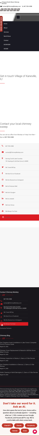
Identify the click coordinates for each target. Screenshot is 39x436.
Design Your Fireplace (23, 390)
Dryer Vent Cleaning (23, 396)
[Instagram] (18, 9)
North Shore (7, 36)
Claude (19, 425)
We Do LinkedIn (9, 198)
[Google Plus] (8, 9)
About (5, 28)
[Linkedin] (12, 9)
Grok (25, 431)
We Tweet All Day (10, 167)
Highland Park (4, 391)
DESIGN (6, 48)
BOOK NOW (7, 44)
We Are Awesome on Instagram (14, 180)
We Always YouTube (11, 211)
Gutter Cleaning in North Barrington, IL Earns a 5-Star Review (19, 372)
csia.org (21, 112)
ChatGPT (7, 425)
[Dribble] (15, 9)
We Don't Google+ (10, 192)
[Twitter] (5, 9)
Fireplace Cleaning (10, 396)
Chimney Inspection (11, 394)
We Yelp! (8, 217)
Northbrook (25, 391)
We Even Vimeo (10, 205)
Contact (6, 40)
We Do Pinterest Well (11, 186)
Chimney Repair (22, 394)
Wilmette (18, 391)
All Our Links (12, 390)
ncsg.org (24, 110)
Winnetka (12, 391)
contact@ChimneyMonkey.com (14, 152)
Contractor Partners (5, 328)
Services (6, 32)
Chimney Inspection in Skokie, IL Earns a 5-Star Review (17, 358)
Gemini (14, 431)
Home (5, 23)
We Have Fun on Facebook (13, 173)
